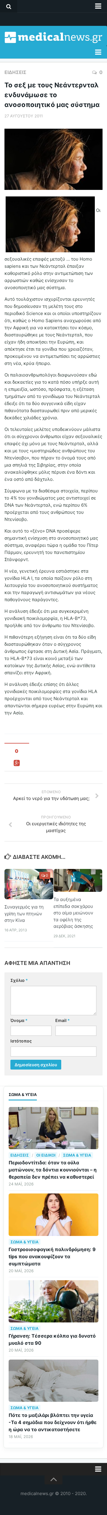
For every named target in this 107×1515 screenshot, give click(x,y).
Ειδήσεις (15, 72)
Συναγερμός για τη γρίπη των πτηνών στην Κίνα (24, 913)
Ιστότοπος (21, 1040)
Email (62, 1020)
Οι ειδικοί (46, 1155)
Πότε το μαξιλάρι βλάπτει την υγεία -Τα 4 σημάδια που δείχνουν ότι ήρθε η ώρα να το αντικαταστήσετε (53, 1422)
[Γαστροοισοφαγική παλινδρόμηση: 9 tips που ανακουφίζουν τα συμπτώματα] (53, 1214)
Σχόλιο (19, 980)
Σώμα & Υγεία (77, 1155)
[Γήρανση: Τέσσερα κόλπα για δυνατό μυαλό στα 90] (53, 1301)
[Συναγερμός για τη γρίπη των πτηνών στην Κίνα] (28, 884)
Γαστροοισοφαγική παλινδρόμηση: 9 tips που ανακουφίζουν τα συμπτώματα (52, 1256)
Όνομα (19, 1020)
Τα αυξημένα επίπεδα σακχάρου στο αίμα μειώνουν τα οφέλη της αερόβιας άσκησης (73, 913)
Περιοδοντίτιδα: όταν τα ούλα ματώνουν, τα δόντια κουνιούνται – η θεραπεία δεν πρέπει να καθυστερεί (53, 1170)
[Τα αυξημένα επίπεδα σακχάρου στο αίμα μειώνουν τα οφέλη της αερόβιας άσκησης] (78, 880)
